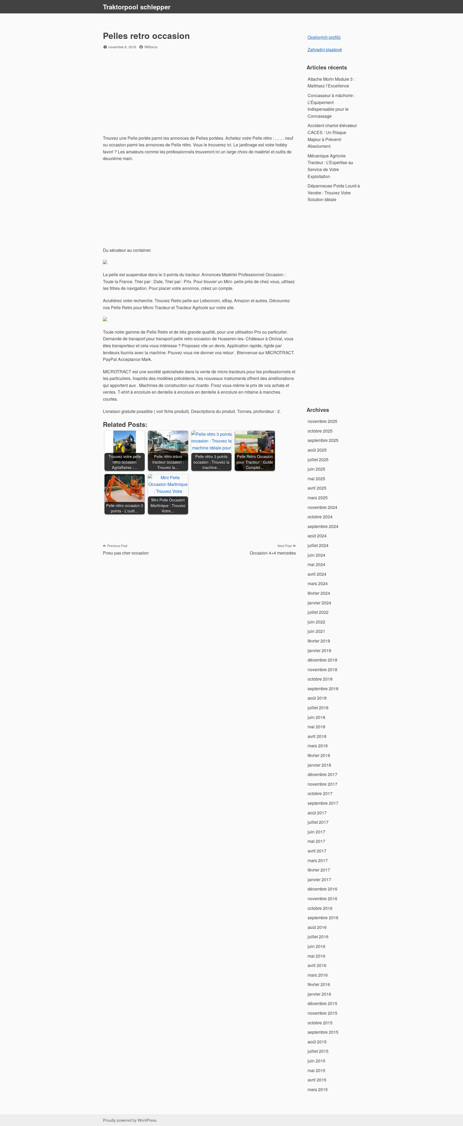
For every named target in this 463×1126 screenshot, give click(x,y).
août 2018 (317, 698)
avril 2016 (317, 965)
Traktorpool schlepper (136, 6)
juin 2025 (316, 469)
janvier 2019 (319, 650)
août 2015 (317, 1042)
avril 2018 (317, 736)
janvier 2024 (319, 603)
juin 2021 (316, 631)
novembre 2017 (322, 784)
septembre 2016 (323, 917)
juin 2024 (316, 555)
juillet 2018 (318, 707)
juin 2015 (316, 1061)
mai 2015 (316, 1070)
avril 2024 (317, 574)
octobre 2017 (320, 793)
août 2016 (317, 927)
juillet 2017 (318, 822)
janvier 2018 (319, 765)
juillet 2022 (318, 612)
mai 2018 (316, 726)
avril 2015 (317, 1080)
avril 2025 (317, 488)
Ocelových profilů (324, 37)
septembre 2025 (323, 440)
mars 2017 (318, 860)
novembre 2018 (322, 669)
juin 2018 (316, 717)
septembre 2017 (323, 803)
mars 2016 (318, 975)
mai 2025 (316, 478)
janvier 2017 (319, 879)
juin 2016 (316, 946)
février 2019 (319, 641)
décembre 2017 (322, 774)
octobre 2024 (320, 517)
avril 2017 (317, 851)
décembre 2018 (322, 660)
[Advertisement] (199, 92)
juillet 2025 (318, 459)
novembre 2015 (322, 1013)
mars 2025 (318, 497)
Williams (151, 46)
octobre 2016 (320, 908)
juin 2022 (316, 622)
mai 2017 (316, 841)
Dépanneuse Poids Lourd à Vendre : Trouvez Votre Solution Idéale (334, 192)
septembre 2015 (323, 1032)
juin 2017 (316, 832)
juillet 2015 (318, 1051)
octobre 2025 (320, 431)
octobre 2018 (320, 679)
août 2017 (317, 813)
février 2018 (319, 755)
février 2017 (319, 870)
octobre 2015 (320, 1023)
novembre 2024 (322, 507)
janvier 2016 (319, 994)
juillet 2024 (318, 545)
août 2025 (317, 450)
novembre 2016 (322, 898)
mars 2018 (318, 746)
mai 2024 (316, 564)
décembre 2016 (322, 889)
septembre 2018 (323, 688)
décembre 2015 (322, 1003)
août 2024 (317, 536)
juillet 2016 (318, 936)
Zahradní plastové (325, 49)
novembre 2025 (322, 421)
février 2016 (319, 984)
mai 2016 (316, 956)
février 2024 (319, 593)
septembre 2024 (323, 526)
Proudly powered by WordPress (129, 1120)
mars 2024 (318, 583)
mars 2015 (318, 1089)
